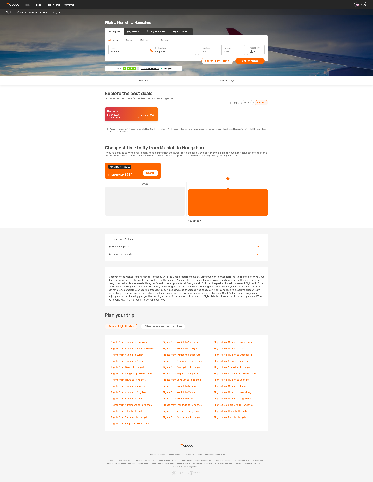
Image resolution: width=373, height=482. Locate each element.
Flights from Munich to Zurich (127, 354)
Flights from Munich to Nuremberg (233, 342)
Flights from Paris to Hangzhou (231, 417)
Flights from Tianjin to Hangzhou (129, 367)
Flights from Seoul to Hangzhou (231, 361)
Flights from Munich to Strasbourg (233, 354)
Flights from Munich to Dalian (127, 398)
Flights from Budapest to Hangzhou (130, 417)
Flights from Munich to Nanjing (128, 386)
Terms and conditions (156, 455)
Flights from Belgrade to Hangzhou (130, 423)
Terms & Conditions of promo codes (211, 455)
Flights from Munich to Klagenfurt (181, 354)
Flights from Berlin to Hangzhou (231, 411)
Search (150, 173)
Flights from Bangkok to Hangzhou (181, 379)
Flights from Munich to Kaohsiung (232, 392)
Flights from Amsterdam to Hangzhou (183, 417)
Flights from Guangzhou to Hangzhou (183, 367)
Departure (205, 48)
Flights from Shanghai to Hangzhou (182, 361)
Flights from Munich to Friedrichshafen (132, 348)
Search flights (250, 60)
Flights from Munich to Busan (178, 398)
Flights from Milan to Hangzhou (128, 411)
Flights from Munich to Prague (127, 361)
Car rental (69, 5)
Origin (113, 48)
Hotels (39, 5)
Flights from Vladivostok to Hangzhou (235, 373)
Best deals (144, 80)
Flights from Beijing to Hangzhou (180, 373)
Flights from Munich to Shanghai (232, 379)
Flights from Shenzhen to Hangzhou (234, 367)
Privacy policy (188, 455)
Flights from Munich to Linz (229, 348)
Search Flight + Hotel (217, 60)
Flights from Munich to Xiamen (179, 392)
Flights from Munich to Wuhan (179, 386)
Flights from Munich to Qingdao (128, 392)
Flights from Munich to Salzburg (180, 342)
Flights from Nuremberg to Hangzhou (131, 404)
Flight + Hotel (53, 5)
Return (227, 48)
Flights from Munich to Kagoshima (233, 398)
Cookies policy (174, 455)
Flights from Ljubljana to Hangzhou (233, 404)
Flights (28, 5)
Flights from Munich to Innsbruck (129, 342)
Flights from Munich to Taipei (230, 386)
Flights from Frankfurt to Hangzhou (182, 404)
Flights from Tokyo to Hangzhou (128, 379)
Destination (160, 48)
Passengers (255, 48)
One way (261, 102)
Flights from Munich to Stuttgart (180, 348)
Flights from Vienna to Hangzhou (180, 411)
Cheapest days (226, 80)
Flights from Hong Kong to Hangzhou (131, 373)
